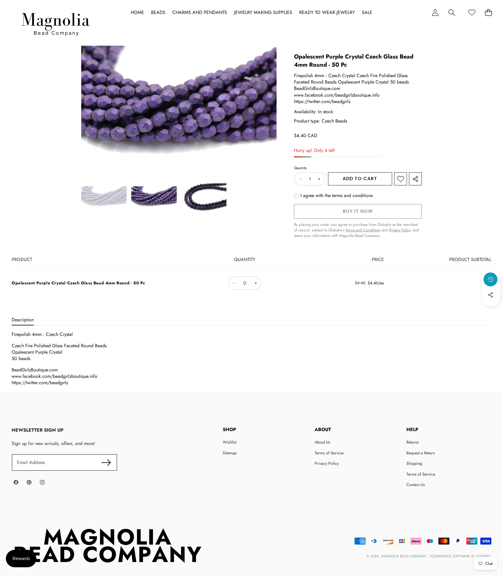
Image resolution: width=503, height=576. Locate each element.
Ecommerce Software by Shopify (460, 556)
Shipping (414, 463)
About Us (322, 442)
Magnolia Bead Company (404, 556)
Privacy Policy (327, 463)
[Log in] (435, 12)
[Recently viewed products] (490, 279)
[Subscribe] (106, 462)
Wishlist (229, 442)
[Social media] (490, 295)
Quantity (300, 168)
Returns (412, 442)
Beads (158, 12)
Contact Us (415, 485)
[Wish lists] (471, 12)
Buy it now (358, 211)
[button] (451, 12)
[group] (104, 198)
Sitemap (230, 453)
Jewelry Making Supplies (263, 12)
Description (23, 319)
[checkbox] (333, 196)
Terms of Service (329, 453)
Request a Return (420, 453)
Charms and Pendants (199, 12)
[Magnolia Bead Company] (55, 23)
